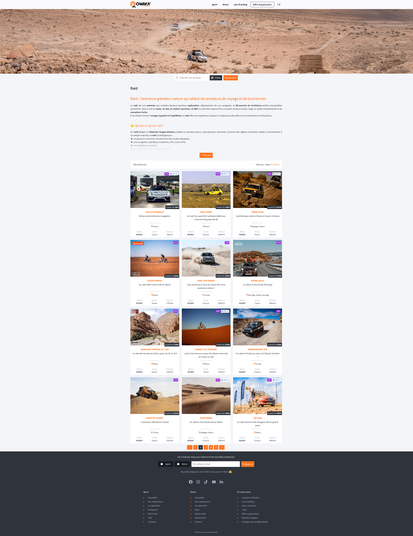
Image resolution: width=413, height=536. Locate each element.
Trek (150, 517)
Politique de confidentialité (255, 521)
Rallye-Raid (200, 513)
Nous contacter (249, 505)
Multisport (153, 509)
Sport (214, 4)
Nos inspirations (155, 501)
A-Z (272, 164)
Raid (197, 509)
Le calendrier (154, 505)
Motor (226, 4)
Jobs (244, 509)
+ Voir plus (206, 155)
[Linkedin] (221, 482)
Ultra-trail (152, 513)
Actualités (152, 497)
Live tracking (248, 501)
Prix (277, 164)
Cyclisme (152, 521)
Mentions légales (250, 517)
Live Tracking (240, 4)
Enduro (198, 521)
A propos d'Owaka (250, 497)
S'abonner (247, 464)
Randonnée (200, 517)
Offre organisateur (262, 4)
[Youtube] (214, 482)
